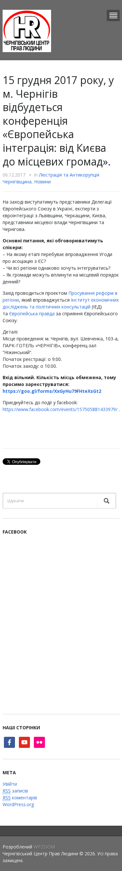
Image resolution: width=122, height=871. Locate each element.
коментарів (20, 797)
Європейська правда (32, 313)
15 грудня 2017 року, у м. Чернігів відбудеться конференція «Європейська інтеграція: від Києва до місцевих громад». (58, 120)
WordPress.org (18, 804)
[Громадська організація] (27, 30)
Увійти (10, 784)
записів (15, 791)
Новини (42, 181)
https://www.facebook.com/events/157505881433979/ (60, 409)
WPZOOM (44, 847)
